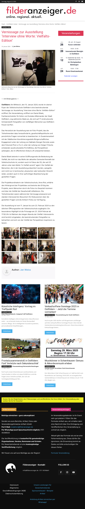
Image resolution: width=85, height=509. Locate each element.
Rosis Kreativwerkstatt (74, 71)
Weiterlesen (7, 331)
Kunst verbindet (74, 44)
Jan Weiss (17, 46)
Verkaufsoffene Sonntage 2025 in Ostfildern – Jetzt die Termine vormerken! (62, 309)
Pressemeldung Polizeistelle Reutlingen (26, 366)
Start (3, 24)
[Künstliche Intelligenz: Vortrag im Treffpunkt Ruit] (21, 294)
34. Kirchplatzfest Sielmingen (74, 63)
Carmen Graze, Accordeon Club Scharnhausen (60, 368)
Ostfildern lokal (11, 24)
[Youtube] (82, 1)
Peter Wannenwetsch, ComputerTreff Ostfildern (17, 314)
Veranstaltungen (71, 33)
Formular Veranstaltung (60, 453)
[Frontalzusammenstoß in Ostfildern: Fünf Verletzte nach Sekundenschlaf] (21, 348)
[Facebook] (76, 1)
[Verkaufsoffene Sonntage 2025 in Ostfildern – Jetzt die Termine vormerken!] (64, 294)
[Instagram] (79, 1)
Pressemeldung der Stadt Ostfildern (67, 315)
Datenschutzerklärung (14, 494)
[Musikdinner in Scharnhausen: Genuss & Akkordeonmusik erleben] (64, 348)
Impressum (14, 485)
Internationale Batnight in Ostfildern (74, 52)
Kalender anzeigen (70, 76)
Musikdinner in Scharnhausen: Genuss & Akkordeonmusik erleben (64, 362)
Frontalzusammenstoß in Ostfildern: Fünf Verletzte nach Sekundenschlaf (20, 362)
